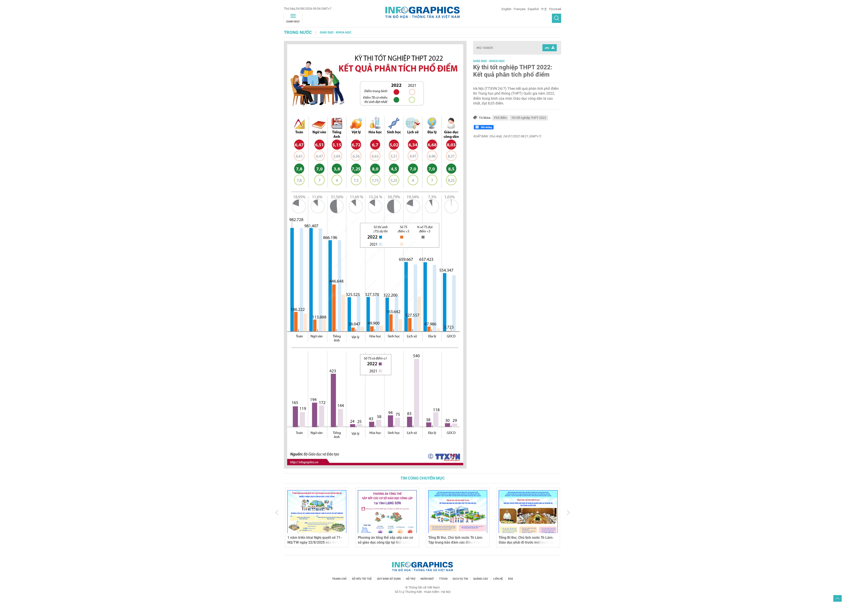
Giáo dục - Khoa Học (335, 32)
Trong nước (298, 32)
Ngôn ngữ (427, 578)
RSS (510, 578)
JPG (547, 48)
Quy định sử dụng (389, 578)
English (506, 9)
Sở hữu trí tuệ (362, 578)
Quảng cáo (480, 578)
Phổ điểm (500, 118)
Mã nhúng (486, 127)
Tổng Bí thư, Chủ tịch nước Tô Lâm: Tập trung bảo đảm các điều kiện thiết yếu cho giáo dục (455, 542)
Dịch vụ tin (460, 578)
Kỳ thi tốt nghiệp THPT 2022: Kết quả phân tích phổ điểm (512, 71)
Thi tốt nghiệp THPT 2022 (528, 118)
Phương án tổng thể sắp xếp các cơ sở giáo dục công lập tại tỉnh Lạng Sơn (385, 542)
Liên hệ (498, 578)
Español (533, 9)
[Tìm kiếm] (556, 18)
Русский (555, 9)
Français (519, 9)
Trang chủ (339, 578)
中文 (544, 9)
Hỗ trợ (410, 578)
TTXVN (443, 578)
